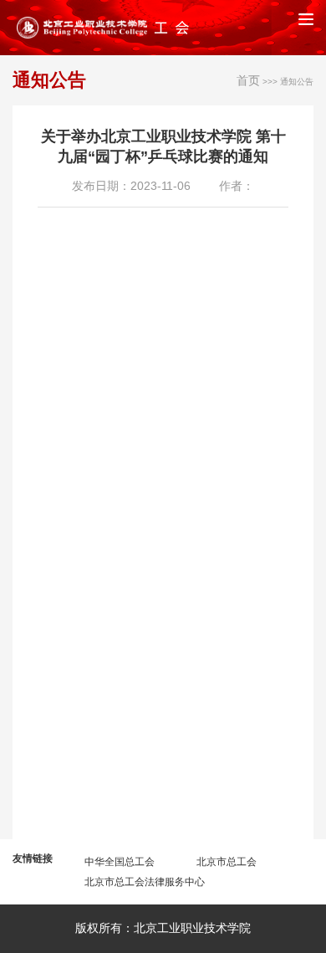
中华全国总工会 (119, 862)
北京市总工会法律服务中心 (144, 882)
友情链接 (33, 858)
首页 (248, 80)
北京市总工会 (226, 862)
